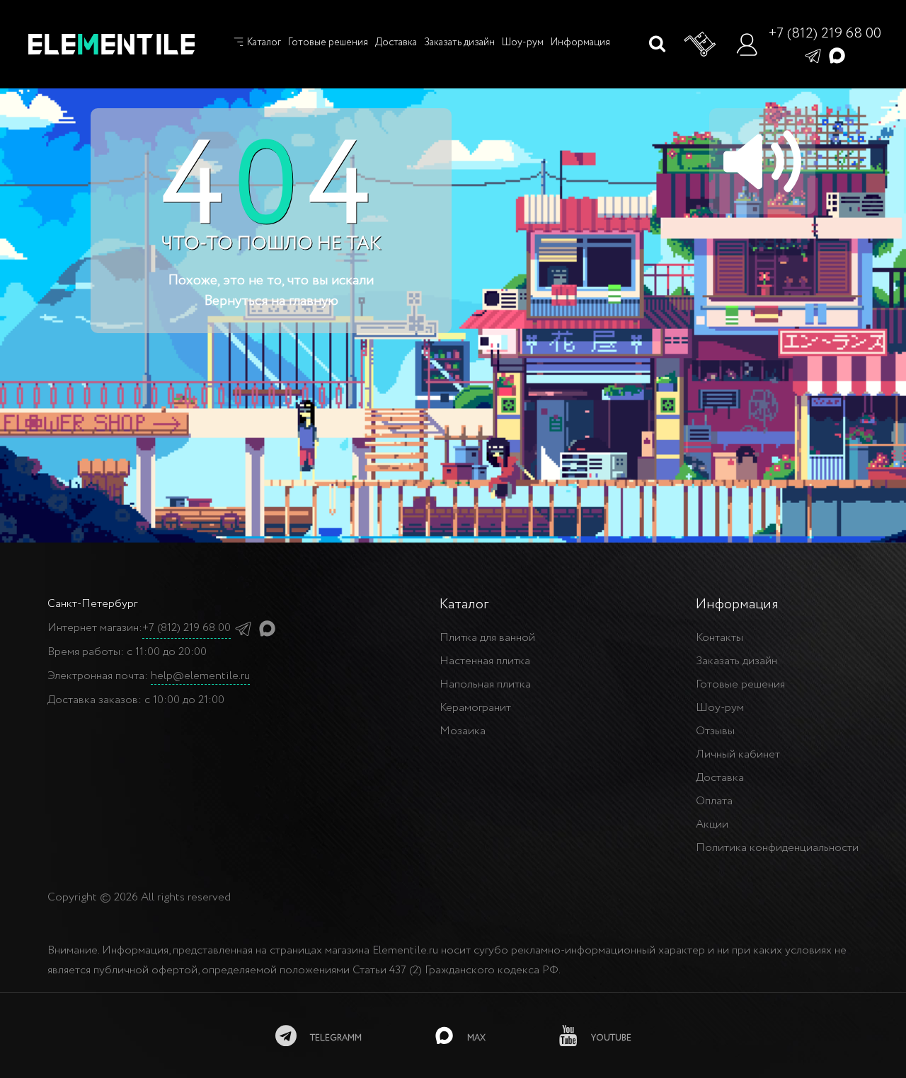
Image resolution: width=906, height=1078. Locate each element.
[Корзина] (700, 44)
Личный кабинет (738, 754)
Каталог (263, 42)
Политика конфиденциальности (777, 848)
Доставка (396, 42)
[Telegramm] (813, 55)
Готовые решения (328, 42)
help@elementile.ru (200, 676)
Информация (580, 42)
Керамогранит (475, 708)
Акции (712, 824)
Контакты (719, 638)
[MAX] (837, 55)
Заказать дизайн (459, 42)
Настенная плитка (485, 661)
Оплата (714, 801)
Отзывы (715, 731)
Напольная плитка (485, 684)
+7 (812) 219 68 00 (824, 33)
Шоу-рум (523, 42)
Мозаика (463, 731)
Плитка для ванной (487, 638)
